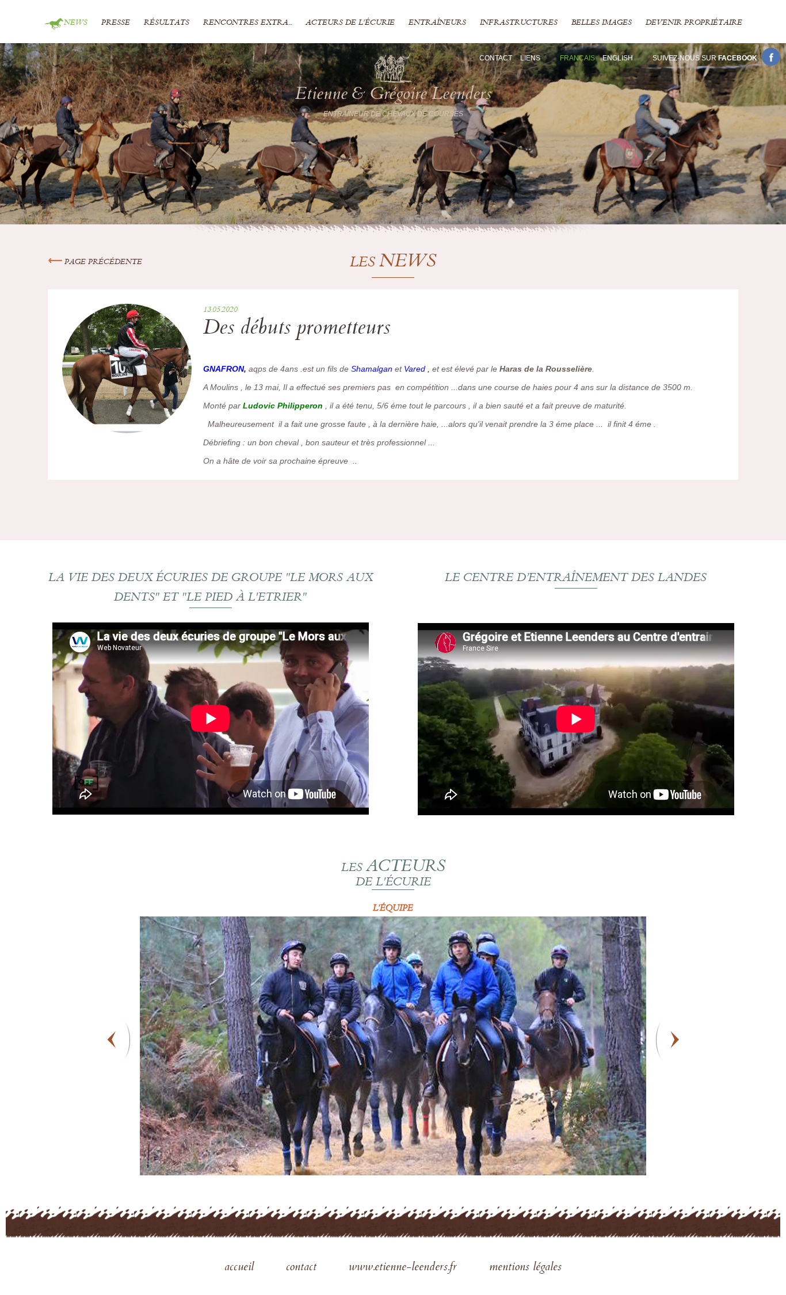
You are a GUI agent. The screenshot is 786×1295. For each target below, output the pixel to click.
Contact (495, 58)
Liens (530, 58)
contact (303, 1268)
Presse (115, 23)
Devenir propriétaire (694, 23)
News (75, 23)
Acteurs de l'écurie (350, 23)
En (617, 58)
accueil (240, 1268)
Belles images (601, 23)
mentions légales (525, 1268)
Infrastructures (519, 23)
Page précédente (102, 262)
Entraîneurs (437, 23)
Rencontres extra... (247, 23)
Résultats (166, 23)
